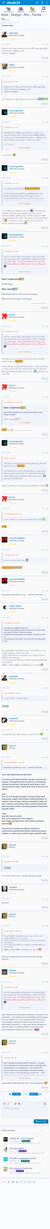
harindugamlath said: (11, 402)
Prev (17, 1094)
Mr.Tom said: (8, 458)
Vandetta (13, 887)
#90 (46, 550)
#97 (46, 899)
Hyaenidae (13, 33)
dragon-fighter (15, 606)
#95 (46, 757)
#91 (46, 591)
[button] (3, 3)
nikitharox (13, 1161)
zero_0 (11, 1151)
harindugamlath (16, 110)
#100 (46, 1053)
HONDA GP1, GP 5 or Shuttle (21, 1138)
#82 (46, 76)
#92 (46, 618)
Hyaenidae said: (9, 82)
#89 (46, 509)
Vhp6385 (12, 970)
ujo (10, 1171)
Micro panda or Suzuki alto (20, 1168)
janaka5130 (21, 1163)
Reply (46, 58)
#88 (46, 453)
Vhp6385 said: (9, 1058)
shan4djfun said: (10, 127)
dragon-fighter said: (11, 693)
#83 (46, 122)
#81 (46, 45)
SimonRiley (13, 1141)
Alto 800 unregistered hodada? (22, 1158)
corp (4, 23)
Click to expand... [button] (25, 148)
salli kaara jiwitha (16, 1148)
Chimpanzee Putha (24, 1153)
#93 (46, 688)
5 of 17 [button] (25, 1094)
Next (33, 1094)
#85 (46, 246)
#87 (46, 397)
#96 (46, 856)
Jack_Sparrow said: (10, 623)
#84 (46, 178)
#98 (46, 926)
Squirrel (12, 745)
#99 (46, 982)
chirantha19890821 (17, 538)
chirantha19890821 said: (13, 762)
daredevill (13, 718)
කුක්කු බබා (20, 1173)
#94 (46, 730)
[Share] (43, 45)
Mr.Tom (12, 315)
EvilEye (12, 65)
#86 (46, 326)
